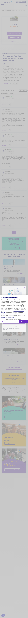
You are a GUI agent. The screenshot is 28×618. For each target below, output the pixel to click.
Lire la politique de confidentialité (7, 317)
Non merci (4, 321)
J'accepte (23, 321)
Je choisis (14, 321)
